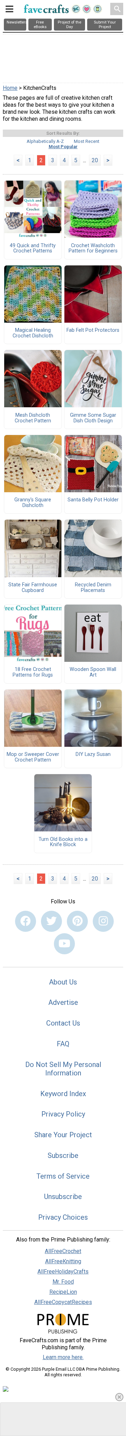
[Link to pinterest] (77, 921)
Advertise (63, 1002)
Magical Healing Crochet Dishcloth (33, 333)
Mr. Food (63, 1281)
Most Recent (86, 141)
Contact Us (63, 1023)
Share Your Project (63, 1135)
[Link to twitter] (51, 921)
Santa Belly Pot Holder (93, 500)
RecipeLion (63, 1292)
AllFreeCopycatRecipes (63, 1302)
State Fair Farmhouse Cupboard (32, 587)
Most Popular (63, 146)
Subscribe (63, 1155)
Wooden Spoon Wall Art (93, 672)
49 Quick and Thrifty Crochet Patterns (33, 248)
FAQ (63, 1044)
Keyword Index (63, 1093)
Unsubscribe (63, 1196)
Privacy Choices (63, 1217)
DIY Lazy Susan (93, 754)
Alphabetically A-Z (45, 141)
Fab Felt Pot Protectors (92, 330)
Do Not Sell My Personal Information (63, 1068)
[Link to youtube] (64, 943)
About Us (63, 982)
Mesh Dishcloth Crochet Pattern (33, 418)
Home (10, 88)
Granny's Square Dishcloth (32, 502)
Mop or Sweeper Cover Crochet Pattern (33, 757)
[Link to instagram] (103, 921)
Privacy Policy (63, 1114)
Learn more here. (63, 1357)
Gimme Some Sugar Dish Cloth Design (93, 418)
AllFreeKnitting (63, 1261)
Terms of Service (63, 1176)
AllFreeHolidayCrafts (63, 1271)
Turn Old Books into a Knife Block (63, 842)
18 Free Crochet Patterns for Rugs (33, 672)
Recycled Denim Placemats (93, 587)
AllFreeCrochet (63, 1251)
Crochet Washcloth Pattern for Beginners (93, 248)
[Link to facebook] (25, 921)
